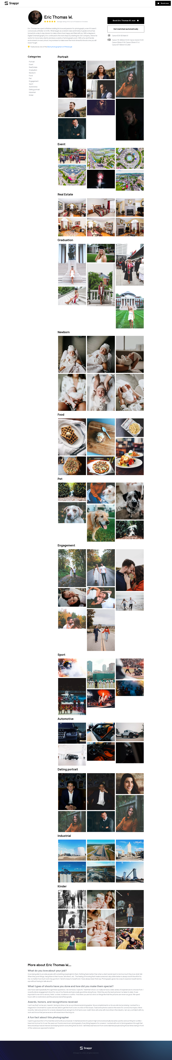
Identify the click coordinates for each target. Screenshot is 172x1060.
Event (31, 64)
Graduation (33, 70)
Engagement (33, 81)
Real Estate (33, 67)
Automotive (33, 87)
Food (31, 75)
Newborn (32, 73)
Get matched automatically (125, 29)
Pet (30, 78)
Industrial (32, 92)
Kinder (31, 95)
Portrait (32, 62)
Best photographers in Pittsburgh (59, 47)
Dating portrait (34, 89)
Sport (31, 84)
